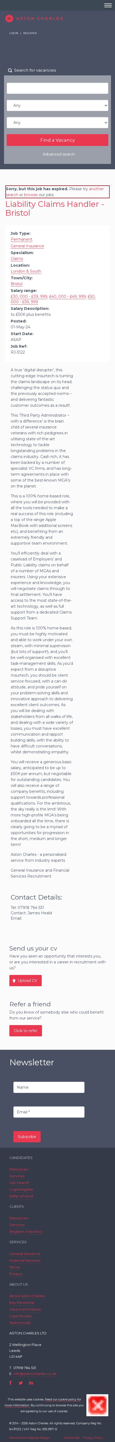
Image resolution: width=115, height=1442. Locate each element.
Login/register (21, 1189)
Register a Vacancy (26, 1231)
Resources (18, 1169)
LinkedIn (31, 1382)
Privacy (15, 1274)
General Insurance (24, 1254)
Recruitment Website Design (29, 1438)
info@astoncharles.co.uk (35, 1373)
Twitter (20, 1382)
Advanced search (59, 154)
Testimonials (19, 1322)
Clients (16, 1206)
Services (16, 1176)
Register (30, 33)
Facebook (10, 1382)
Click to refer (25, 1030)
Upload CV (27, 980)
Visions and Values (25, 1309)
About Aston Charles (27, 1296)
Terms (14, 1267)
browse (31, 194)
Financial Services (24, 1260)
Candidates (21, 1157)
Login (13, 33)
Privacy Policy (93, 1438)
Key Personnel (21, 1302)
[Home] (57, 18)
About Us (18, 1284)
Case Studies (20, 1316)
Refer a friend (21, 1196)
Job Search (19, 1182)
